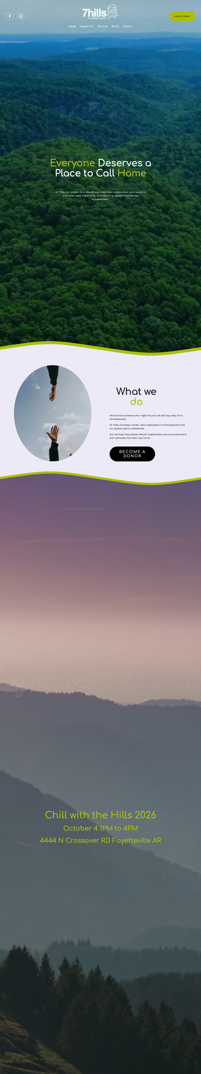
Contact (127, 26)
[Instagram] (21, 16)
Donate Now (182, 16)
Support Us (86, 26)
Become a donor (132, 454)
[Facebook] (9, 16)
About (115, 26)
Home (72, 26)
